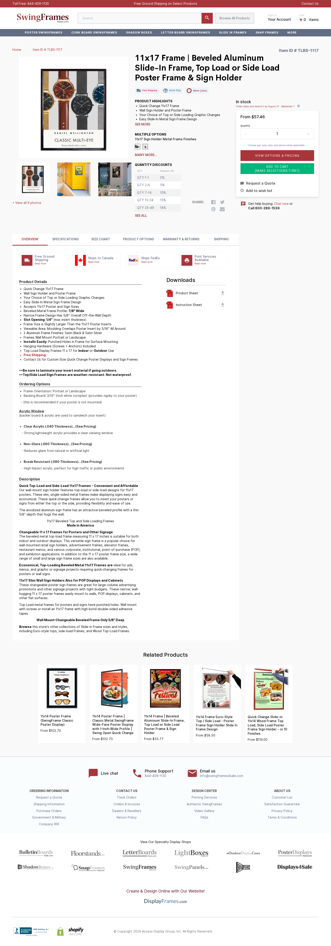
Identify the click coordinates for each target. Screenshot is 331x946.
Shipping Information (49, 804)
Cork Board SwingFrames (94, 32)
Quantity (245, 125)
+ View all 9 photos (26, 203)
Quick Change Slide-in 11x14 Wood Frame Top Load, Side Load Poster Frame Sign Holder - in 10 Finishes (267, 725)
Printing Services (204, 797)
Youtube (316, 931)
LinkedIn (306, 931)
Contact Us (310, 3)
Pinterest (296, 931)
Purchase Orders (49, 811)
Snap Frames (267, 32)
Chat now (281, 203)
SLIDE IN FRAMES (233, 32)
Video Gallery (204, 811)
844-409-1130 (38, 3)
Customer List (282, 797)
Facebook (276, 931)
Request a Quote (49, 797)
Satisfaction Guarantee (282, 804)
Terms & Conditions (282, 817)
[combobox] (145, 18)
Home (16, 49)
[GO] (207, 18)
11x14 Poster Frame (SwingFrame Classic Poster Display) (57, 720)
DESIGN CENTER (204, 791)
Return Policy (127, 817)
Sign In (272, 15)
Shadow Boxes (139, 32)
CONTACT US (126, 791)
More (292, 32)
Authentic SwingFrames (204, 804)
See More (142, 124)
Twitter (286, 931)
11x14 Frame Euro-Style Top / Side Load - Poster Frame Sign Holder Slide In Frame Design (216, 723)
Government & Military (49, 817)
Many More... (146, 155)
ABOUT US (282, 791)
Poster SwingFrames (43, 32)
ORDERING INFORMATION (49, 791)
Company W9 (49, 824)
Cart (301, 15)
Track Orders (126, 797)
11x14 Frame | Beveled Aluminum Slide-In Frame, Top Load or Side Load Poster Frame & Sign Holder (164, 724)
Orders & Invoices (126, 804)
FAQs (204, 817)
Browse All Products (235, 18)
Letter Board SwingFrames (185, 32)
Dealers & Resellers (126, 811)
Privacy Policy (282, 811)
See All (141, 215)
